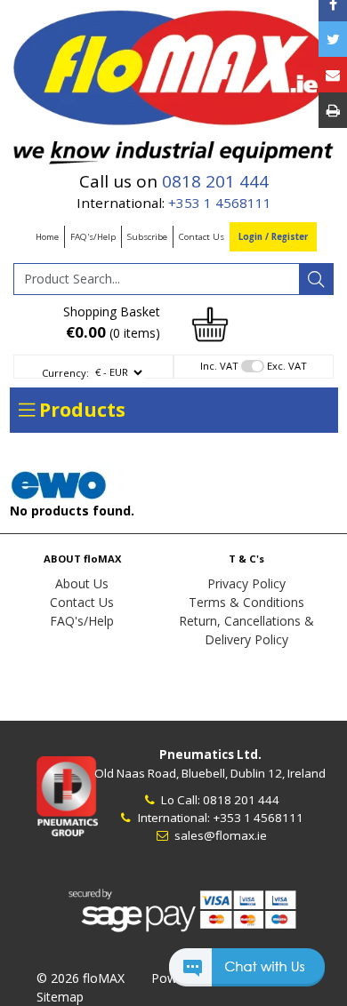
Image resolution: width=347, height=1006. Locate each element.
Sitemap (60, 996)
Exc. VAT (287, 365)
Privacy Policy (246, 583)
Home (47, 237)
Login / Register (273, 237)
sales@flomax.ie (219, 835)
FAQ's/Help (93, 237)
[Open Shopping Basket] (210, 323)
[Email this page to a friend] (333, 74)
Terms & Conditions (246, 602)
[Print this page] (333, 110)
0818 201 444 (215, 181)
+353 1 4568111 (219, 203)
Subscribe (147, 237)
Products (80, 409)
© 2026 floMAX (80, 978)
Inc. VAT (219, 365)
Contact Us (201, 237)
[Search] (316, 279)
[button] (247, 975)
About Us (82, 583)
